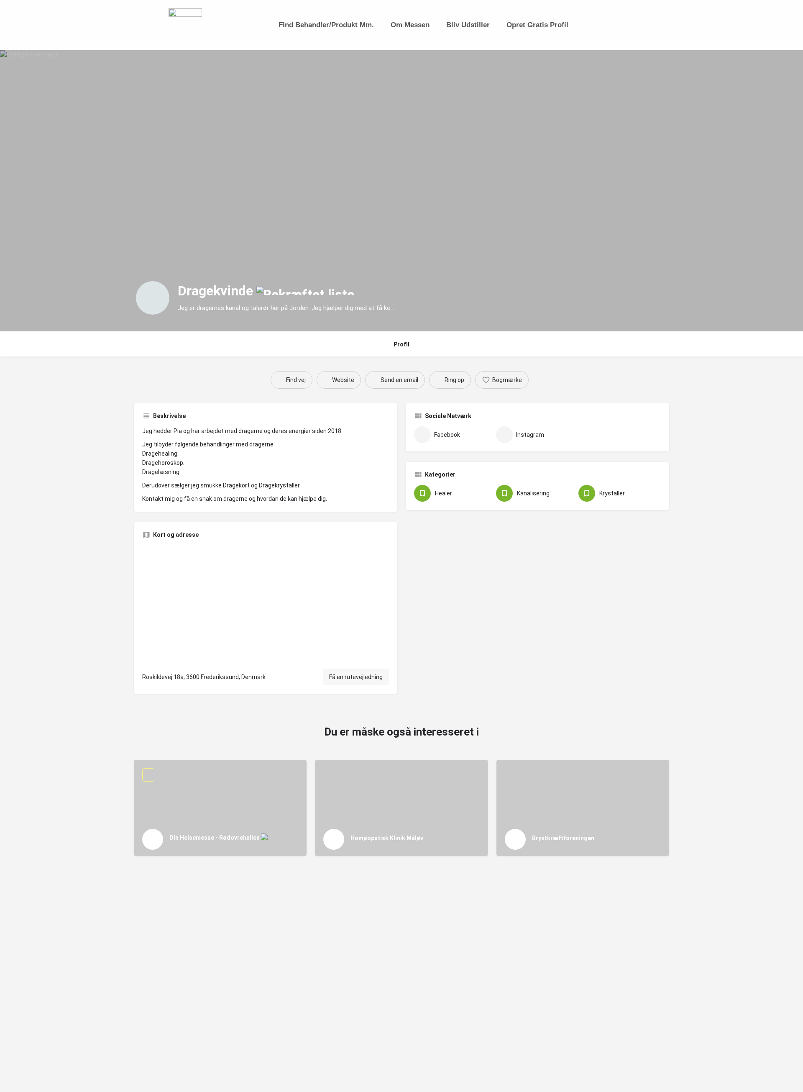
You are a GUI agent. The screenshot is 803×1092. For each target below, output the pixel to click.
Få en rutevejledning (356, 677)
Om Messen (410, 25)
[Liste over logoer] (152, 298)
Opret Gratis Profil (537, 25)
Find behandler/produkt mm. (326, 25)
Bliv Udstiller (468, 25)
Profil (401, 344)
